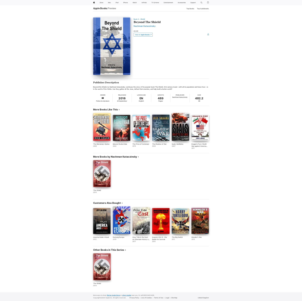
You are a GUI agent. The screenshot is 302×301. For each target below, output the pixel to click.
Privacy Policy (134, 298)
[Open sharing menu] (208, 35)
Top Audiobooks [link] (203, 9)
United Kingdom (203, 298)
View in (142, 35)
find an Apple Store (113, 295)
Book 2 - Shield (139, 19)
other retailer (126, 295)
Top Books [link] (190, 9)
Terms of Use (158, 298)
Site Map (174, 298)
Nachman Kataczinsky (144, 26)
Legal (167, 298)
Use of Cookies (146, 298)
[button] (201, 2)
